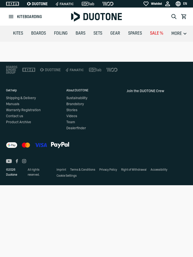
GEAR (115, 33)
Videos (71, 116)
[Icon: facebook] (17, 161)
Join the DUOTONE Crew (145, 91)
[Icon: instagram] (24, 161)
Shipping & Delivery (21, 98)
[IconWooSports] (108, 4)
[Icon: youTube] (9, 161)
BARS (80, 33)
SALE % (156, 33)
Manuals (12, 104)
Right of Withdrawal (134, 169)
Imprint (61, 169)
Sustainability (76, 98)
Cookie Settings (67, 175)
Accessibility (159, 169)
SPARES (135, 33)
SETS (97, 33)
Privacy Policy (108, 169)
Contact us (14, 116)
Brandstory (75, 104)
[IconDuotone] (37, 4)
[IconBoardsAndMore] (11, 70)
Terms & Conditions (82, 169)
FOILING (61, 33)
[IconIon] (12, 4)
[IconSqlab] (88, 4)
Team (70, 122)
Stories (71, 110)
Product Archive (18, 122)
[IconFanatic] (65, 4)
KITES (18, 33)
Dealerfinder (76, 128)
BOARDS (38, 33)
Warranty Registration (23, 110)
